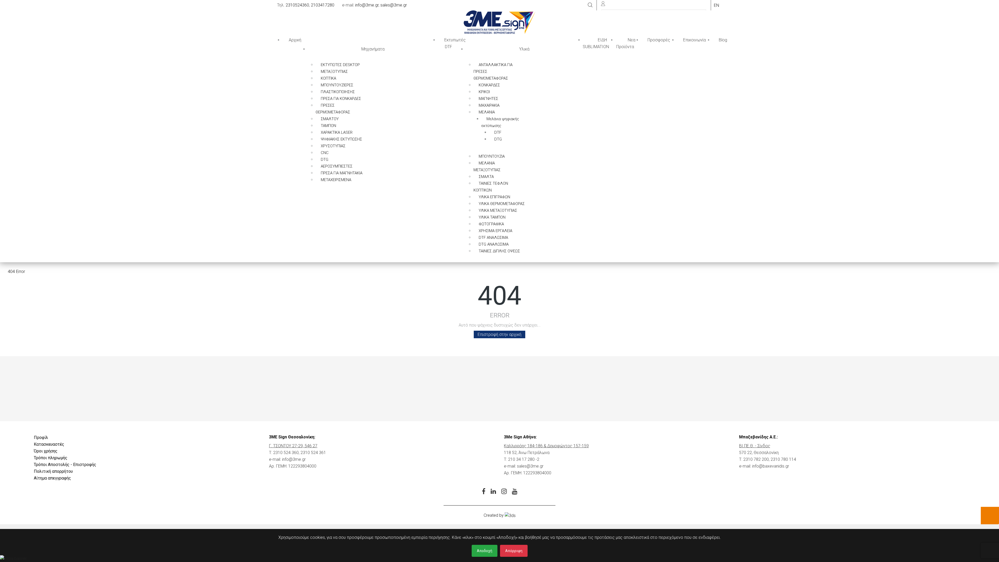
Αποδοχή (484, 551)
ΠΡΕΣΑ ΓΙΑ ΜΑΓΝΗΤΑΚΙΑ (341, 173)
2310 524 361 (313, 452)
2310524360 (297, 5)
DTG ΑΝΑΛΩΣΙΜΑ (494, 244)
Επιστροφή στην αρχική (499, 334)
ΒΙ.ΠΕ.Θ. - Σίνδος (754, 445)
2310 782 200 (756, 459)
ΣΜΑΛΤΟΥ (330, 119)
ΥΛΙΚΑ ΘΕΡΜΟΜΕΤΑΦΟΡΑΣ (502, 203)
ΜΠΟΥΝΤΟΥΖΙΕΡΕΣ (337, 85)
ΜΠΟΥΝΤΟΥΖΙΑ (492, 156)
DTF (497, 132)
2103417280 (322, 5)
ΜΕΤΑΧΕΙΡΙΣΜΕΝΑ (336, 179)
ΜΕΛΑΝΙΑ (487, 112)
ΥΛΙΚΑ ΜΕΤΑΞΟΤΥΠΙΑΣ (498, 210)
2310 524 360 (286, 452)
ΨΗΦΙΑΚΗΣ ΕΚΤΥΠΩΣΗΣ (341, 139)
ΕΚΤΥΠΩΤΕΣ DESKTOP (340, 64)
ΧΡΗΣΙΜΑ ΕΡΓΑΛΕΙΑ (495, 230)
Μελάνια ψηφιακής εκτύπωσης (500, 122)
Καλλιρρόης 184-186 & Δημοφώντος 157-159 (546, 445)
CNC (325, 152)
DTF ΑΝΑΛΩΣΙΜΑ (493, 237)
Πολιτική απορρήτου (53, 471)
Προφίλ (41, 437)
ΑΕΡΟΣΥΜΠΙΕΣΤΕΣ (337, 166)
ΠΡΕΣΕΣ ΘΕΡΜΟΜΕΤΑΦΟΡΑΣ (333, 108)
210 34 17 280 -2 (523, 459)
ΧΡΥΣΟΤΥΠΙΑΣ (333, 146)
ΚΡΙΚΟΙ (484, 92)
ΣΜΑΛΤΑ (486, 176)
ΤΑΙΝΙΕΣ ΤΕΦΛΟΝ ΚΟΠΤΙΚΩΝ (490, 187)
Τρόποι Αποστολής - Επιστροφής (65, 464)
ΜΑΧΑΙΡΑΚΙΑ (489, 105)
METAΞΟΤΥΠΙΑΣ (334, 71)
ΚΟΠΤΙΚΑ (328, 78)
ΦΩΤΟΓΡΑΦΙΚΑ (491, 224)
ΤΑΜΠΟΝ (328, 125)
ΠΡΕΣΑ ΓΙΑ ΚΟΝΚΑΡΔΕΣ (341, 98)
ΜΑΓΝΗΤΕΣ (488, 98)
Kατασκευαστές (49, 444)
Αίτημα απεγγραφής (52, 478)
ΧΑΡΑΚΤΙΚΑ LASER (337, 132)
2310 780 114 (783, 459)
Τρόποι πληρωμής (50, 457)
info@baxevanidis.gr (770, 466)
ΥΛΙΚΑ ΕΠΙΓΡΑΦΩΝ (494, 197)
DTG (324, 159)
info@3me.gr (367, 5)
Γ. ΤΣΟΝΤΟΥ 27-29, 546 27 (293, 445)
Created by (494, 515)
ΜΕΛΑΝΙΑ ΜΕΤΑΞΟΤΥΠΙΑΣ (487, 166)
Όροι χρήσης (45, 451)
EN (716, 5)
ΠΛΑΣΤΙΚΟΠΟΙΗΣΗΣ (338, 92)
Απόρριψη (513, 551)
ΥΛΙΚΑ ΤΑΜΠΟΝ (492, 217)
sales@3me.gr (393, 5)
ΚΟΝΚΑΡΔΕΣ (489, 85)
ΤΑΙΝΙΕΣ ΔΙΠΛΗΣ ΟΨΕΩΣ (499, 251)
